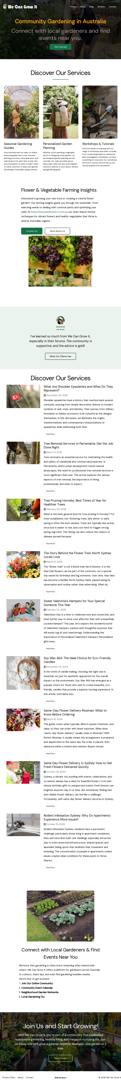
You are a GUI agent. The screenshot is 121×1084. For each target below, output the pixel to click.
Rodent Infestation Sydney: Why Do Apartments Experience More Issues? (77, 817)
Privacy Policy (8, 1077)
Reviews (101, 6)
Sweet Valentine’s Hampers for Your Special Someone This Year (74, 603)
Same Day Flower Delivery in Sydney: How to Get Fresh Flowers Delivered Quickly (78, 765)
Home (73, 6)
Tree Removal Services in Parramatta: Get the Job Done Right (78, 445)
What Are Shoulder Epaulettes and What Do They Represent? (78, 389)
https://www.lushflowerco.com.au (49, 212)
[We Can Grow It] (20, 6)
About (82, 6)
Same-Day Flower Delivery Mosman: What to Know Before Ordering (75, 712)
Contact (113, 6)
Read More (50, 434)
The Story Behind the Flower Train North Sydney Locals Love (77, 555)
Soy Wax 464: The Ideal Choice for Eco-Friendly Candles (77, 660)
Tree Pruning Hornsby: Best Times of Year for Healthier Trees (75, 502)
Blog (91, 6)
